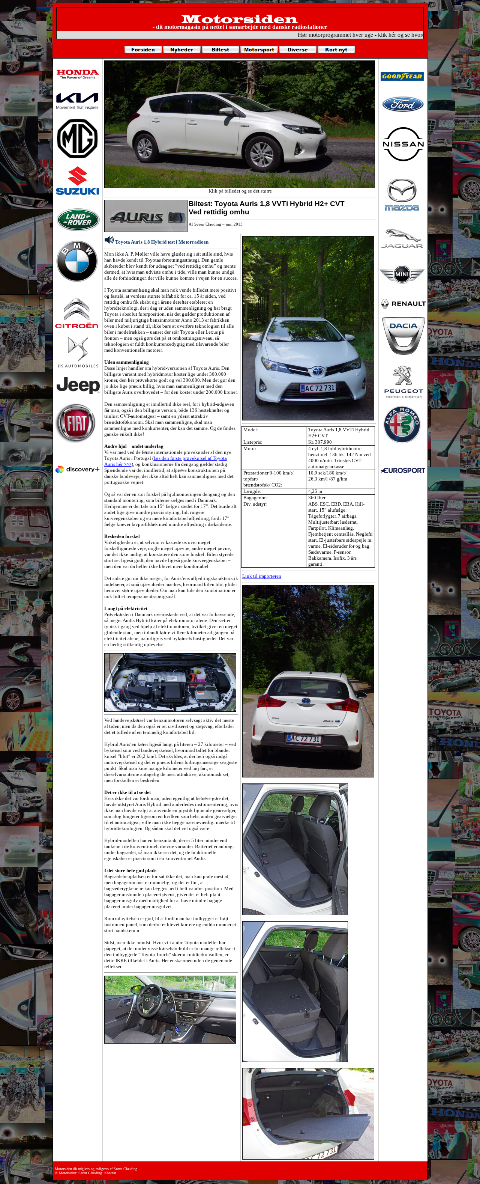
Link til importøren (261, 576)
